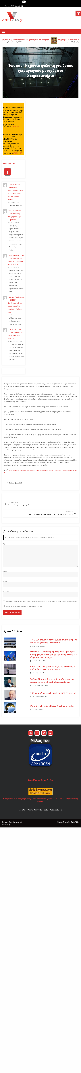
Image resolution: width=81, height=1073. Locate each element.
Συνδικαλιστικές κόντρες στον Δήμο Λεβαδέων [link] (14, 217)
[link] (78, 13)
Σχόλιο (5, 544)
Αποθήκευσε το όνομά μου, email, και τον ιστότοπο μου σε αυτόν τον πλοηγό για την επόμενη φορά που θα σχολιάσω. (42, 601)
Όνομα (5, 571)
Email (5, 581)
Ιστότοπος (6, 591)
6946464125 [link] (17, 126)
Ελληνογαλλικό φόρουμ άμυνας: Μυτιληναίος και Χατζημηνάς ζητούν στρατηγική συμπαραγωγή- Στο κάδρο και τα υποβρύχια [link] (53, 654)
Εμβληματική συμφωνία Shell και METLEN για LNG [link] (53, 693)
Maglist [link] (60, 822)
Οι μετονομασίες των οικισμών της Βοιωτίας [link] (15, 335)
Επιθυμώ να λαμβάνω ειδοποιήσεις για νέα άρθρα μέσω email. (24, 606)
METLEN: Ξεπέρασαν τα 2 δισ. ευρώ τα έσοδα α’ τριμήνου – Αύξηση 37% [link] (15, 306)
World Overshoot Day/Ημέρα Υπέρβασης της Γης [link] (52, 706)
